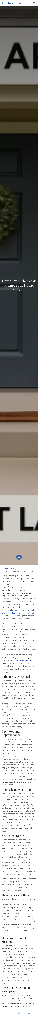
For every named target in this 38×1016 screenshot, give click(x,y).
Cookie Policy (27, 1006)
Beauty (13, 569)
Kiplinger (17, 718)
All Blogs (5, 569)
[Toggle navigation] (34, 3)
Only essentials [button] (23, 1012)
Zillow (6, 977)
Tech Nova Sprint (12, 3)
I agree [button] (33, 1012)
